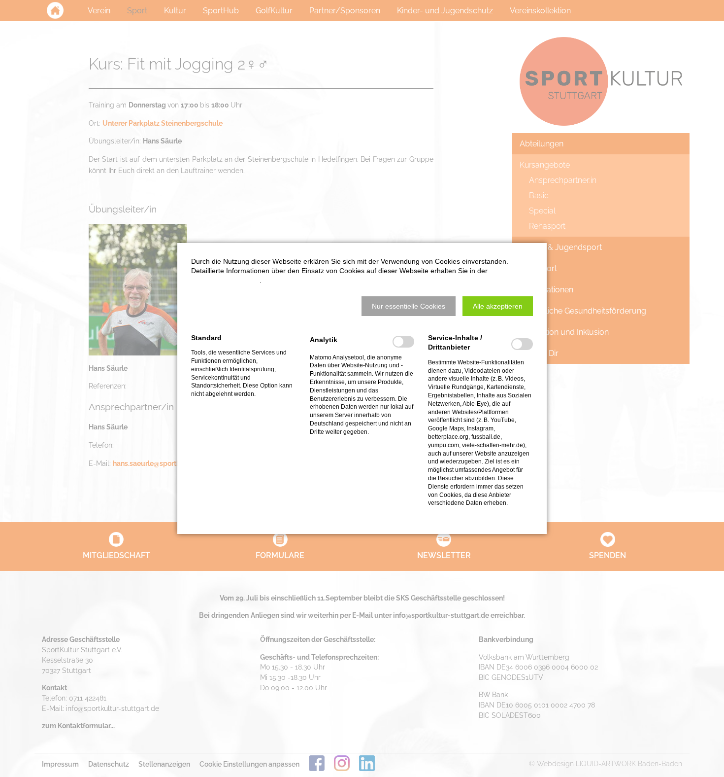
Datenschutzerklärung (225, 280)
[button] (409, 306)
